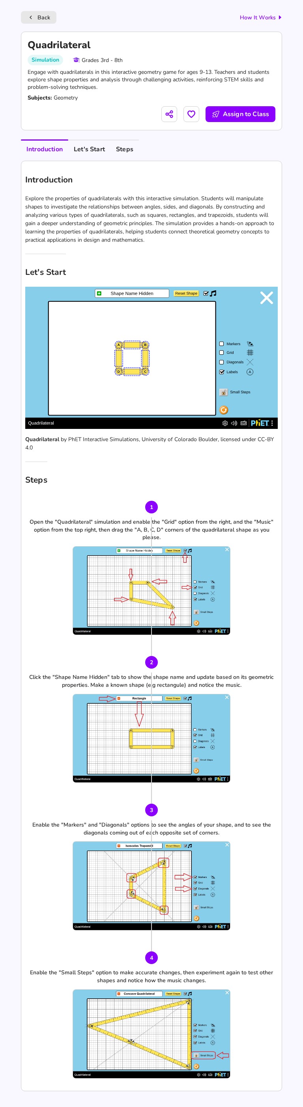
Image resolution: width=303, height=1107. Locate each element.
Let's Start (89, 149)
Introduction (44, 149)
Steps (124, 149)
